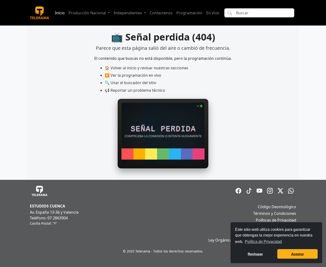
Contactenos (161, 12)
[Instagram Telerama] (270, 190)
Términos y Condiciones (274, 213)
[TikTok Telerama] (249, 190)
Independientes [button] (128, 12)
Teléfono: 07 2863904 (49, 218)
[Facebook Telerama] (238, 190)
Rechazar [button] (255, 254)
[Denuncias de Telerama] (291, 190)
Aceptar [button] (297, 254)
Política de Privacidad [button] (263, 242)
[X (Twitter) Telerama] (280, 190)
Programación (189, 12)
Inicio (60, 12)
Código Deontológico (277, 206)
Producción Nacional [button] (87, 12)
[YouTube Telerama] (259, 190)
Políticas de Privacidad (276, 220)
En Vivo (212, 12)
